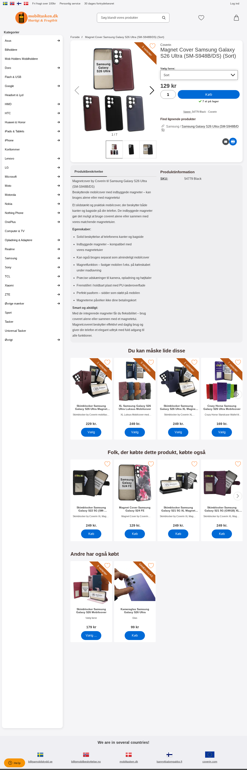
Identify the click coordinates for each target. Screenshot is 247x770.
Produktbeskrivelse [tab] (88, 171)
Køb (208, 94)
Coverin (165, 44)
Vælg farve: (167, 68)
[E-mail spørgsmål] (225, 141)
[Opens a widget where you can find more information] (14, 763)
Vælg (91, 432)
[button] (152, 90)
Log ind (234, 3)
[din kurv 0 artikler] (237, 18)
